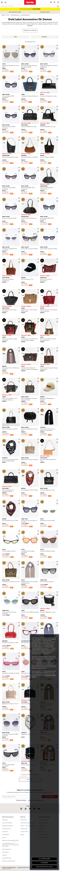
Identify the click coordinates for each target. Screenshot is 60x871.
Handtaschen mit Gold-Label (30, 30)
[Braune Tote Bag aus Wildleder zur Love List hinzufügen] (57, 137)
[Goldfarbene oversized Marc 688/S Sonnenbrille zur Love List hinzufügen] (19, 714)
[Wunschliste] (54, 2)
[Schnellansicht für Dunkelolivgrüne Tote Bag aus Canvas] (19, 564)
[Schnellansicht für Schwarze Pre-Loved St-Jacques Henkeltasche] (19, 292)
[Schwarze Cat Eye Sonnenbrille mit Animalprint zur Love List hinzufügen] (38, 500)
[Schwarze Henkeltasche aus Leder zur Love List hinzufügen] (38, 106)
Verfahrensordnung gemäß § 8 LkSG (10, 840)
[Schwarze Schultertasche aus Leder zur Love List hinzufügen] (19, 137)
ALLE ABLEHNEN (44, 862)
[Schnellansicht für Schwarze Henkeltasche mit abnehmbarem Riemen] (19, 473)
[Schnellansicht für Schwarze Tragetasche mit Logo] (57, 473)
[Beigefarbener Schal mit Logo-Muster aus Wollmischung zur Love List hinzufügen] (38, 561)
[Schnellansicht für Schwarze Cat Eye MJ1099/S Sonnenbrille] (19, 109)
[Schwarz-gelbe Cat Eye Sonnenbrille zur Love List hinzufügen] (38, 229)
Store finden (5, 831)
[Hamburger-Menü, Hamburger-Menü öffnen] (2, 2)
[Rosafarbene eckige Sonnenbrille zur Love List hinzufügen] (57, 531)
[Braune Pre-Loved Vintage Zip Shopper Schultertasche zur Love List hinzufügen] (57, 348)
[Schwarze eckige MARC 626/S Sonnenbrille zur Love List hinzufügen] (38, 168)
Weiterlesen (30, 25)
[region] (44, 752)
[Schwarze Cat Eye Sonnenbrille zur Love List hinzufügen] (19, 198)
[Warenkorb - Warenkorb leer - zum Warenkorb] (58, 2)
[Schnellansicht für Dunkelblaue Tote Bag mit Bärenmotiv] (38, 79)
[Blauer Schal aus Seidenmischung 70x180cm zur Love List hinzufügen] (57, 622)
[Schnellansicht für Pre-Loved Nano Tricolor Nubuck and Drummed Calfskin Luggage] (38, 321)
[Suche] (57, 6)
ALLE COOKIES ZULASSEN (44, 858)
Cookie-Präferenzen (6, 858)
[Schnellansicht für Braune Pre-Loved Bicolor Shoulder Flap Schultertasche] (57, 321)
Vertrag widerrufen (6, 828)
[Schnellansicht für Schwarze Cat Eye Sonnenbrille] (19, 201)
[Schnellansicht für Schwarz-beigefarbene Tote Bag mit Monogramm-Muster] (38, 381)
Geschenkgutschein (6, 849)
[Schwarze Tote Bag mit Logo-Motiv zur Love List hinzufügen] (19, 409)
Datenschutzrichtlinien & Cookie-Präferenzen (26, 867)
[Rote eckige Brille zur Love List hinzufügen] (38, 622)
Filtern (15, 36)
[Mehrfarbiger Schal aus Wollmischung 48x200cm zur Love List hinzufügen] (19, 348)
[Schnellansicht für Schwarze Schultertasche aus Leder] (19, 140)
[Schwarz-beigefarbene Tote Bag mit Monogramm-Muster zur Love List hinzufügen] (38, 378)
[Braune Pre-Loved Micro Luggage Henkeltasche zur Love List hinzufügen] (19, 319)
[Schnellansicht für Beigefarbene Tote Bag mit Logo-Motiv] (38, 442)
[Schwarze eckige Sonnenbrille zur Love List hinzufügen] (19, 531)
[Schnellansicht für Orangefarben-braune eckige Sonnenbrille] (38, 534)
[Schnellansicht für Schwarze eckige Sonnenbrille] (19, 534)
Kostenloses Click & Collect (15, 12)
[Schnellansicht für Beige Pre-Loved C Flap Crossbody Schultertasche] (38, 292)
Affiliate (22, 834)
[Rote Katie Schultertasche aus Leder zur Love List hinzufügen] (19, 622)
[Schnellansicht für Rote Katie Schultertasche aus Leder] (19, 625)
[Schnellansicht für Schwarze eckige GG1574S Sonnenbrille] (19, 747)
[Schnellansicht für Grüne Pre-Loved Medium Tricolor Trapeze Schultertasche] (19, 381)
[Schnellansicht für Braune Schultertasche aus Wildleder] (38, 140)
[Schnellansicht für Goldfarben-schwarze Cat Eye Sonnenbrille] (19, 595)
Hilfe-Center (5, 820)
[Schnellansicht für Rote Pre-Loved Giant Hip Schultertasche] (57, 262)
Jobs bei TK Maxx (24, 831)
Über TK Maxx (24, 820)
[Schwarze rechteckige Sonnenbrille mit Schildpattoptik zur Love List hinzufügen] (57, 45)
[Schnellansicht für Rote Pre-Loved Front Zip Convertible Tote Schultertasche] (57, 292)
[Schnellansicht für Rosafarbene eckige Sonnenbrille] (57, 534)
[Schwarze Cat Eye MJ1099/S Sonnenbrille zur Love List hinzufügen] (19, 106)
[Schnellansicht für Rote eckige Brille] (38, 625)
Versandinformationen (45, 12)
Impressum (4, 855)
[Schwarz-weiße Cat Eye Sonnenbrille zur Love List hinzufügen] (57, 229)
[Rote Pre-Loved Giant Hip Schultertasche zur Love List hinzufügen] (57, 259)
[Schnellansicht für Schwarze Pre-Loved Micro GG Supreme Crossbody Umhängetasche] (38, 351)
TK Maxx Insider (24, 828)
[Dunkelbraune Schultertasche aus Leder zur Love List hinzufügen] (38, 198)
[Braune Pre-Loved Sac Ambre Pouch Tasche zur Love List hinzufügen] (57, 439)
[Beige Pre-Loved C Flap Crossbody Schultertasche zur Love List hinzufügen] (38, 290)
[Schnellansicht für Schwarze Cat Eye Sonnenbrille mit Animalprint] (38, 503)
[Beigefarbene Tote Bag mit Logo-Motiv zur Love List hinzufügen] (38, 439)
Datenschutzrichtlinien (21, 800)
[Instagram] (21, 809)
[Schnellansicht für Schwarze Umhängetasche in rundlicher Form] (57, 170)
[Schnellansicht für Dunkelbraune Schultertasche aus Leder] (38, 201)
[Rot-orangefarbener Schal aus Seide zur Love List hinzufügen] (38, 470)
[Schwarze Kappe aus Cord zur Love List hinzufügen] (38, 259)
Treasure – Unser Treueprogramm (28, 825)
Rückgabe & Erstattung (7, 825)
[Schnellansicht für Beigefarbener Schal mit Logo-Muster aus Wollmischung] (38, 564)
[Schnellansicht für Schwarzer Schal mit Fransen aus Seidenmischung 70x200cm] (57, 412)
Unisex (8, 15)
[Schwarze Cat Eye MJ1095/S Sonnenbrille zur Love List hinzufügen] (19, 168)
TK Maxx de (30, 3)
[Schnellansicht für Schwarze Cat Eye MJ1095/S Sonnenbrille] (19, 170)
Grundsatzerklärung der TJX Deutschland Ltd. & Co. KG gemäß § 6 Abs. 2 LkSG (10, 845)
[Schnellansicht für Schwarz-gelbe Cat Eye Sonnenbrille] (38, 231)
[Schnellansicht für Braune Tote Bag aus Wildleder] (57, 140)
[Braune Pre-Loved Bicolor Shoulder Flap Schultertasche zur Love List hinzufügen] (57, 319)
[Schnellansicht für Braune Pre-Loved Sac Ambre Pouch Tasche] (57, 442)
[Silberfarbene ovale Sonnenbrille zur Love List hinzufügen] (57, 500)
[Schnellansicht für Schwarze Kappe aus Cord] (38, 262)
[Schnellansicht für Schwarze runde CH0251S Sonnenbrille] (38, 595)
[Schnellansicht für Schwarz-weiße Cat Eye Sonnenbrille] (57, 231)
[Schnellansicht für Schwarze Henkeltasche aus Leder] (38, 109)
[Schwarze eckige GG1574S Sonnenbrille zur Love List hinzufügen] (19, 745)
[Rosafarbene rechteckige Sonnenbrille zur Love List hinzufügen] (19, 653)
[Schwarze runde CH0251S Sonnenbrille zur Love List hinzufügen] (38, 592)
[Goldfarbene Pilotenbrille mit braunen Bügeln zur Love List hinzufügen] (19, 45)
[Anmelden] (5, 2)
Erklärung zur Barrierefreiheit (8, 861)
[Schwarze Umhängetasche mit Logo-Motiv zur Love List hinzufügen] (38, 409)
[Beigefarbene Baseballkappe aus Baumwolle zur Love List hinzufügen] (57, 378)
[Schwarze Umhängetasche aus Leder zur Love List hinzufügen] (57, 76)
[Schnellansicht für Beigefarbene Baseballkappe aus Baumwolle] (57, 381)
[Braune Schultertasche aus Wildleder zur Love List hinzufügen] (38, 137)
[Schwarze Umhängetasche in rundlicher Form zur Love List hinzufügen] (57, 168)
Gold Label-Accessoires (14, 15)
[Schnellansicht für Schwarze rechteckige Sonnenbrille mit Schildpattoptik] (57, 48)
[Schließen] (56, 635)
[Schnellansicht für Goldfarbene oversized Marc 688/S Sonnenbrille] (19, 717)
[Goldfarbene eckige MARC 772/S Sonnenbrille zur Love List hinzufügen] (19, 229)
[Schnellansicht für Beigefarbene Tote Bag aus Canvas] (19, 686)
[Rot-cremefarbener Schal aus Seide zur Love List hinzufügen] (19, 500)
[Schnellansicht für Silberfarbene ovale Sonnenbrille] (57, 503)
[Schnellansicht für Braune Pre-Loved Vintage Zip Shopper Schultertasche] (57, 351)
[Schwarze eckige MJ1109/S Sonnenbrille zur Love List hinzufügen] (19, 76)
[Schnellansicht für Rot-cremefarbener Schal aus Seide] (19, 503)
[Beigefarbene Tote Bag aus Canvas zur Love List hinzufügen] (19, 684)
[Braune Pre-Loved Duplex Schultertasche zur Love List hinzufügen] (19, 259)
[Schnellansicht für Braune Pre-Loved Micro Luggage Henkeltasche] (19, 321)
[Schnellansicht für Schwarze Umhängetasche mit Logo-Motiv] (38, 412)
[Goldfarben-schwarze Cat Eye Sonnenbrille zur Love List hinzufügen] (19, 592)
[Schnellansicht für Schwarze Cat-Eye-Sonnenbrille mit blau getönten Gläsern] (38, 48)
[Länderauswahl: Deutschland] (51, 2)
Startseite (3, 15)
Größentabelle (5, 834)
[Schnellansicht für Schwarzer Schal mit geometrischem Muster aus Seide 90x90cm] (19, 442)
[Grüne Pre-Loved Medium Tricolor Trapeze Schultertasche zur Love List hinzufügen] (19, 378)
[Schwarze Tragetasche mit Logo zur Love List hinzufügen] (57, 470)
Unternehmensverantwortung (27, 822)
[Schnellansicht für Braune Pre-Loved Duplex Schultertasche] (19, 262)
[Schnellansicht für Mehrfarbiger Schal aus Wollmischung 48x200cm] (19, 351)
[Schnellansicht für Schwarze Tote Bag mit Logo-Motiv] (19, 412)
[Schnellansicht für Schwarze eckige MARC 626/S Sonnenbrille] (38, 170)
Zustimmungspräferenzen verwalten (44, 866)
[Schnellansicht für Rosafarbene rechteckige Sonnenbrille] (19, 656)
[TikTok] (25, 809)
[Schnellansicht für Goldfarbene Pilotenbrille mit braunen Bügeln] (19, 48)
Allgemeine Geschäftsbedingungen (9, 867)
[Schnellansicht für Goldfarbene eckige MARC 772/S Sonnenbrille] (19, 231)
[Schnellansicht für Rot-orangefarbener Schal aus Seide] (38, 473)
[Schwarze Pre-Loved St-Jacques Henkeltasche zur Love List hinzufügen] (19, 290)
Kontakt (4, 837)
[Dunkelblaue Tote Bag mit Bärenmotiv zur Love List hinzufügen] (38, 76)
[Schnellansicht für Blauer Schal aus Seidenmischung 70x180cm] (57, 625)
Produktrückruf (5, 852)
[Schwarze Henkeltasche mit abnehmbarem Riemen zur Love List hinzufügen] (19, 470)
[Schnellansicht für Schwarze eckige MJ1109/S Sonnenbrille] (19, 79)
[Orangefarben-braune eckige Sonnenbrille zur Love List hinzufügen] (38, 531)
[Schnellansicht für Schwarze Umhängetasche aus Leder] (57, 79)
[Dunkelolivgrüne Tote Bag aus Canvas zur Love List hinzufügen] (19, 561)
